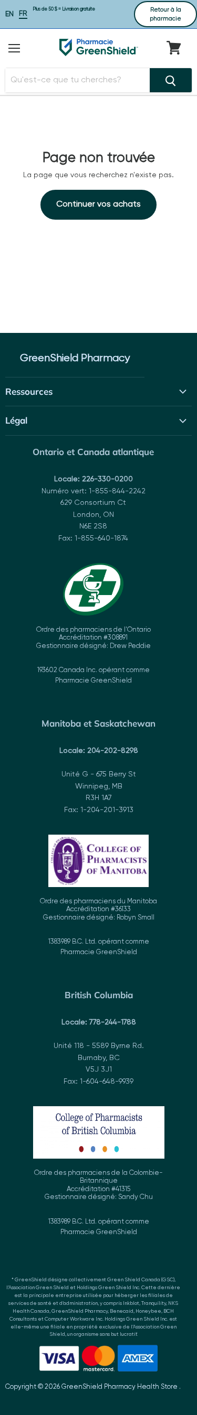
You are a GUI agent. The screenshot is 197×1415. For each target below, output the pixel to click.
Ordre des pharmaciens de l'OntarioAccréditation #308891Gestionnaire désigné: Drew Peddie (93, 656)
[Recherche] (171, 80)
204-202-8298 (112, 750)
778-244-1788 (112, 1022)
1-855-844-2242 (117, 491)
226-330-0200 (107, 479)
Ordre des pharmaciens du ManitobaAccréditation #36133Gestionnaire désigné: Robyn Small (98, 927)
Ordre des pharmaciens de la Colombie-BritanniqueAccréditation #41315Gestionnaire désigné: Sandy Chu (98, 1203)
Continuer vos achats (98, 204)
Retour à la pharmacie (165, 14)
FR (23, 13)
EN (9, 14)
